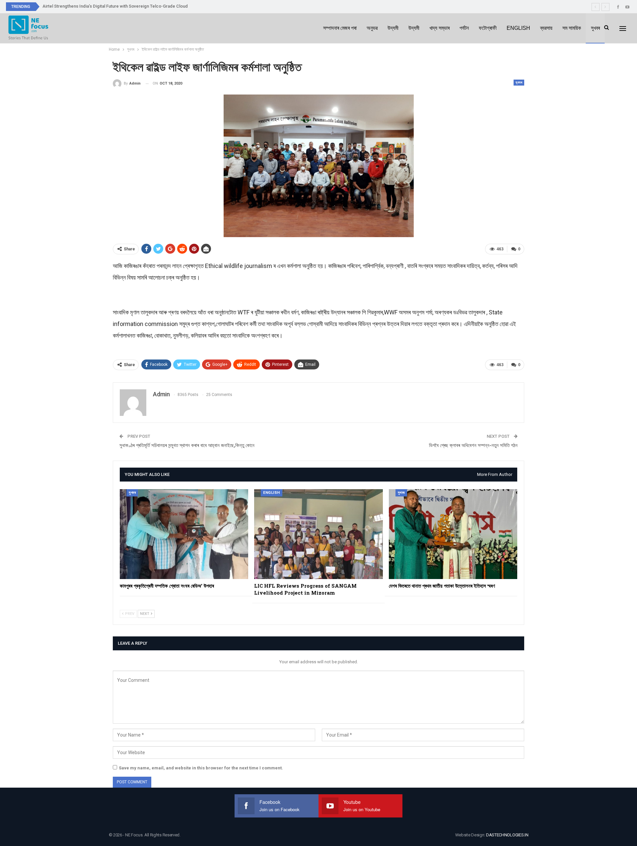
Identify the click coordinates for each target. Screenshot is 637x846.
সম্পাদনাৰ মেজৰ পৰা (340, 28)
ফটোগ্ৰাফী (488, 28)
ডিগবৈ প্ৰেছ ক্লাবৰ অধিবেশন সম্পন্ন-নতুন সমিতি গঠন (473, 445)
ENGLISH (518, 28)
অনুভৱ (372, 28)
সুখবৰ (595, 28)
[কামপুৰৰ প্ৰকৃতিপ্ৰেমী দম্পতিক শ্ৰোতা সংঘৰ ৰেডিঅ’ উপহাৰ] (184, 534)
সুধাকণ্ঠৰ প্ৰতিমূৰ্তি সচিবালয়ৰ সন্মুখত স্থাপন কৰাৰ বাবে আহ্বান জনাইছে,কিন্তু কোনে (186, 445)
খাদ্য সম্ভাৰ (439, 28)
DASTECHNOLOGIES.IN (507, 834)
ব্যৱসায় (546, 28)
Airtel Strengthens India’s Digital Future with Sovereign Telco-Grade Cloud (115, 6)
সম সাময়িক (571, 28)
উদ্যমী (393, 28)
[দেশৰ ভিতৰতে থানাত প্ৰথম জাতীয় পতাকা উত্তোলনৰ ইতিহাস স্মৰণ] (453, 534)
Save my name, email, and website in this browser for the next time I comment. (201, 767)
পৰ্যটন (464, 28)
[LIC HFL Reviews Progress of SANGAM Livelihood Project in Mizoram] (318, 534)
